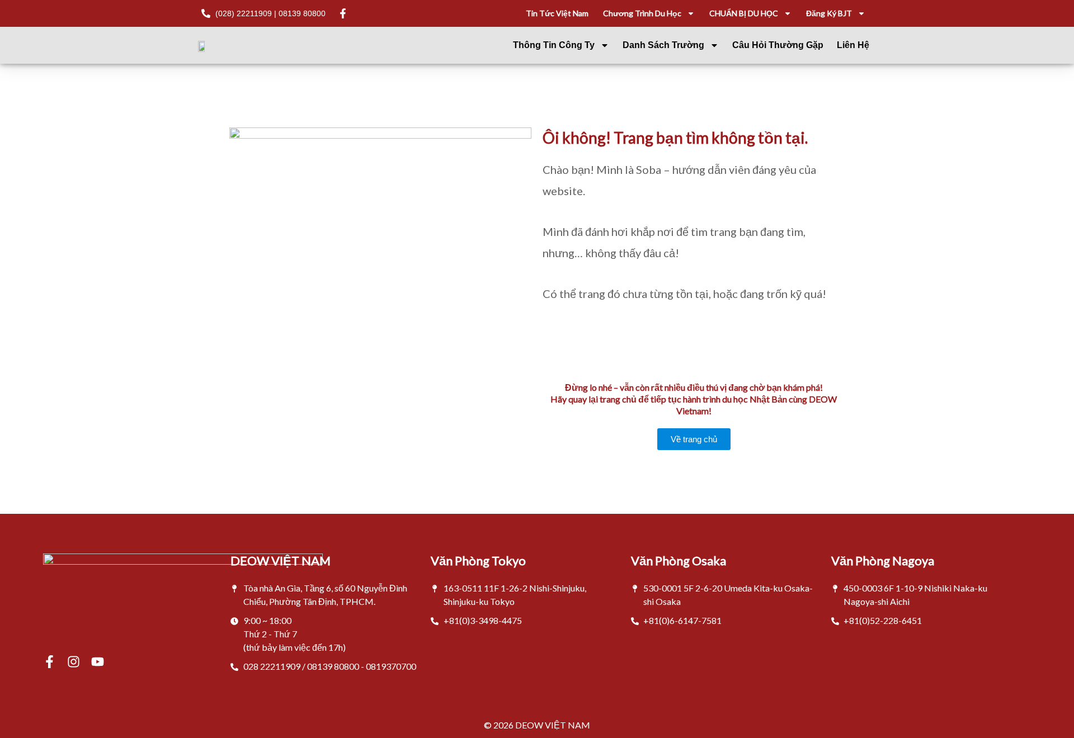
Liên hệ (853, 45)
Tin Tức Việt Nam (557, 13)
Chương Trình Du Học (642, 13)
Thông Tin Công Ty (554, 45)
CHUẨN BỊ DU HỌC (743, 13)
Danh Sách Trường (663, 45)
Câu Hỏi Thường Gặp (777, 45)
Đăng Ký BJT (829, 13)
